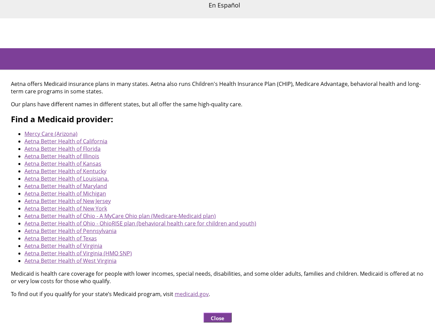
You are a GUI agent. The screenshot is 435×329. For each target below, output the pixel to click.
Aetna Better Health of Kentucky (65, 171)
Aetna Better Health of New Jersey (67, 201)
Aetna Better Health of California (65, 141)
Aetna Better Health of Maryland (65, 186)
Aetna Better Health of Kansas (62, 163)
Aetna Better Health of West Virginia (70, 260)
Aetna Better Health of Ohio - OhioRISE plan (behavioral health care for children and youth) (140, 223)
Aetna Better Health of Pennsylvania (70, 231)
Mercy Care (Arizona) (50, 134)
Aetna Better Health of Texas (60, 238)
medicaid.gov (192, 294)
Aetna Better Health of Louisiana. (66, 178)
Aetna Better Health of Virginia (63, 246)
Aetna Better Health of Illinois (61, 156)
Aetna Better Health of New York (65, 208)
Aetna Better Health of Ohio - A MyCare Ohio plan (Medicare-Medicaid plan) (120, 216)
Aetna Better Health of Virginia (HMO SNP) (78, 253)
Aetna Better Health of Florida (62, 148)
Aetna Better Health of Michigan (65, 193)
